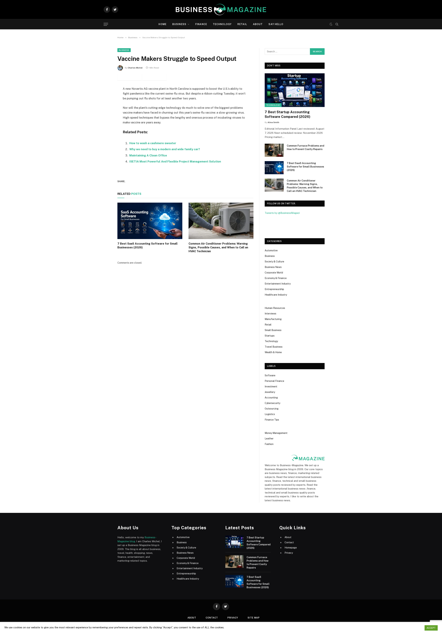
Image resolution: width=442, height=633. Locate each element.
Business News (273, 267)
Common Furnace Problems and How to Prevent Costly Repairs (305, 147)
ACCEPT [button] (431, 628)
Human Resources (275, 308)
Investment (271, 386)
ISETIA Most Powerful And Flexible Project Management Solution (175, 161)
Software (270, 375)
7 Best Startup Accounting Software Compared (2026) (287, 114)
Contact (289, 542)
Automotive (271, 250)
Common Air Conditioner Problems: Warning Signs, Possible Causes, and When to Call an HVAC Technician (218, 247)
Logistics (270, 414)
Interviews (270, 313)
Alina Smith (273, 122)
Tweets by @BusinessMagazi (282, 212)
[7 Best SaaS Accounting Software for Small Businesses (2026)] (149, 221)
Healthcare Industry (276, 294)
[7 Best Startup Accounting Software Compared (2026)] (295, 90)
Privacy (289, 552)
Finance (201, 24)
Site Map (254, 617)
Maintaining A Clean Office (148, 155)
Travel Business (273, 346)
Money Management (276, 433)
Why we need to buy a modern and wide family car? (164, 149)
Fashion (269, 444)
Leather (269, 438)
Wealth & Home (273, 352)
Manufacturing (273, 319)
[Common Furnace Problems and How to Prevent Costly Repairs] (274, 150)
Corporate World (274, 272)
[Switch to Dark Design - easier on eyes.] (331, 24)
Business (179, 24)
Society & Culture (274, 261)
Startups (270, 335)
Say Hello (275, 24)
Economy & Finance (276, 278)
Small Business (273, 330)
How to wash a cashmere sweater (152, 143)
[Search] (336, 24)
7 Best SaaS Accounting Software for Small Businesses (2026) (147, 245)
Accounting (271, 397)
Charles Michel (135, 68)
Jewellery (270, 392)
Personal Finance (274, 381)
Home (162, 24)
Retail (242, 24)
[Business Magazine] (221, 9)
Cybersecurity (272, 403)
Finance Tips (272, 419)
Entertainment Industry (278, 283)
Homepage (291, 547)
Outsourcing (271, 408)
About (258, 24)
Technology (222, 24)
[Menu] (106, 24)
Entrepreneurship (274, 289)
